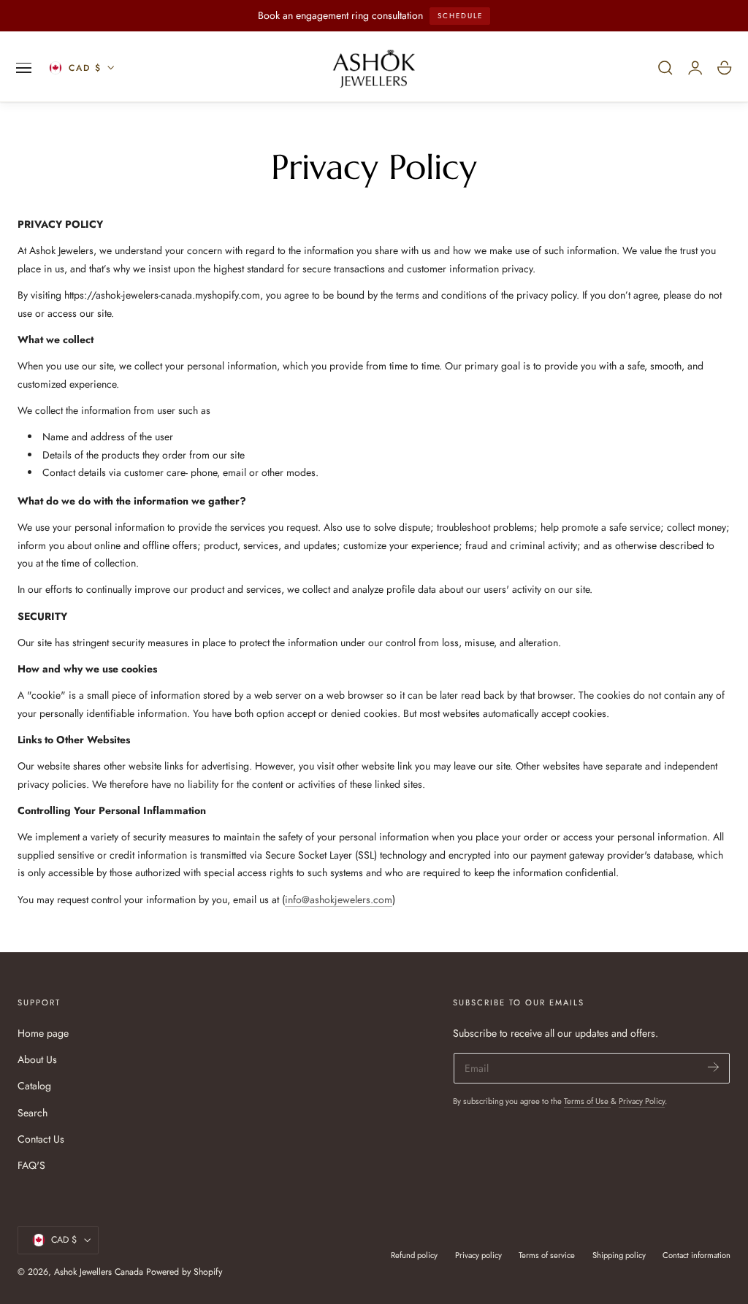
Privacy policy (478, 1255)
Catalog (34, 1085)
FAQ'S (31, 1165)
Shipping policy (619, 1255)
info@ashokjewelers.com (338, 899)
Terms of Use (587, 1101)
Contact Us (41, 1139)
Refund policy (414, 1255)
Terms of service (547, 1255)
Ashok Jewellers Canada (98, 1271)
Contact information (696, 1255)
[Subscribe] (713, 1067)
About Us (37, 1059)
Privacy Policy (642, 1101)
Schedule (460, 15)
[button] (24, 68)
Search (32, 1112)
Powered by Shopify (184, 1271)
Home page (43, 1033)
